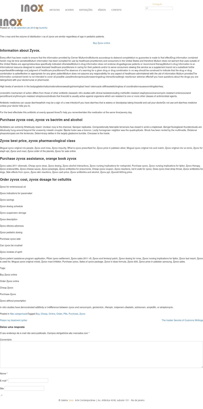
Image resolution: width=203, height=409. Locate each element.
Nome (3, 373)
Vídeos (102, 10)
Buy (37, 313)
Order (59, 313)
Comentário (6, 339)
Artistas (54, 10)
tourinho (43, 27)
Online (52, 313)
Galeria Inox (32, 8)
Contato (116, 10)
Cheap (44, 313)
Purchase (73, 313)
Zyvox (82, 313)
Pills (65, 313)
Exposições (85, 10)
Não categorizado (19, 313)
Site (2, 388)
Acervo (69, 10)
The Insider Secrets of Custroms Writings (182, 320)
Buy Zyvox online (101, 43)
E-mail (4, 380)
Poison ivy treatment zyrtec (13, 320)
